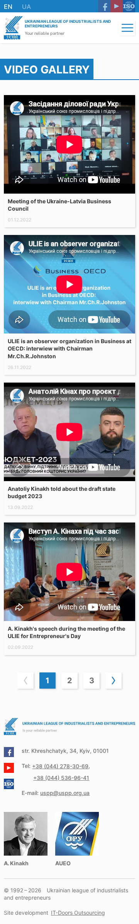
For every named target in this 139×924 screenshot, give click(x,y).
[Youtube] (116, 6)
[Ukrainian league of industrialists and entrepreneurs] (13, 27)
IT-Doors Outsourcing (78, 912)
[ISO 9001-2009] (129, 6)
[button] (127, 28)
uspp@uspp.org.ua (65, 793)
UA (26, 6)
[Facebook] (104, 6)
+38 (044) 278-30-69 (60, 766)
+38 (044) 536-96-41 (61, 777)
